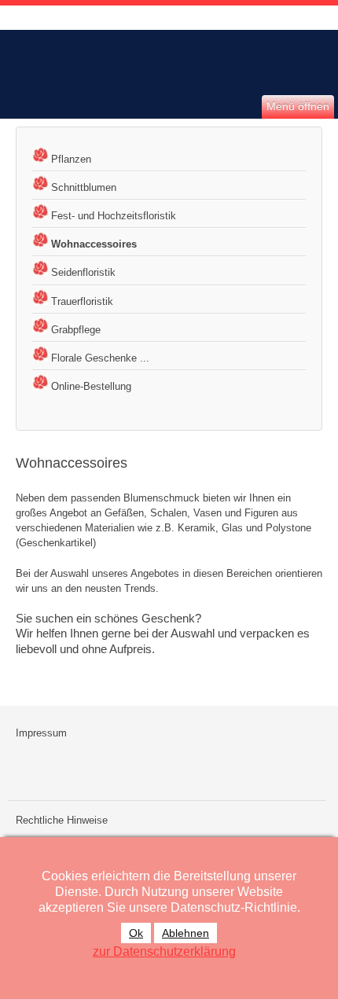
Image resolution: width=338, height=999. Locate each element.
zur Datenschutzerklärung (164, 951)
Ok (136, 933)
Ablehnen (185, 933)
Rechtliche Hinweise (62, 820)
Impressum (41, 733)
